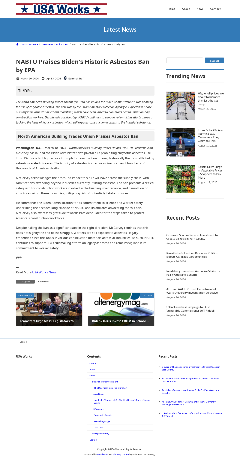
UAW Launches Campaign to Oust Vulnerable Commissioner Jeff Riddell (190, 308)
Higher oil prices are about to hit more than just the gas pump (211, 98)
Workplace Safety (100, 433)
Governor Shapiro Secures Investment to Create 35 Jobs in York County (192, 236)
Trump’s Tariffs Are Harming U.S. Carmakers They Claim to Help (210, 135)
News (92, 375)
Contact (23, 341)
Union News (43, 281)
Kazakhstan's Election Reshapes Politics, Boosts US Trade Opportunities (192, 254)
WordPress (103, 454)
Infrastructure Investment (105, 381)
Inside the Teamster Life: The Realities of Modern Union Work (122, 401)
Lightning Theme (120, 454)
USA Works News (44, 272)
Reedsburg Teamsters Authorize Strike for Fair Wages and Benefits (193, 272)
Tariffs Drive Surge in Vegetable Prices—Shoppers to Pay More (210, 172)
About (92, 369)
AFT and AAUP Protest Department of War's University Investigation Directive (192, 290)
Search (214, 60)
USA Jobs (98, 427)
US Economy (98, 409)
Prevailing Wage (102, 421)
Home (92, 363)
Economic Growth (103, 415)
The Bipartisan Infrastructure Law (110, 387)
